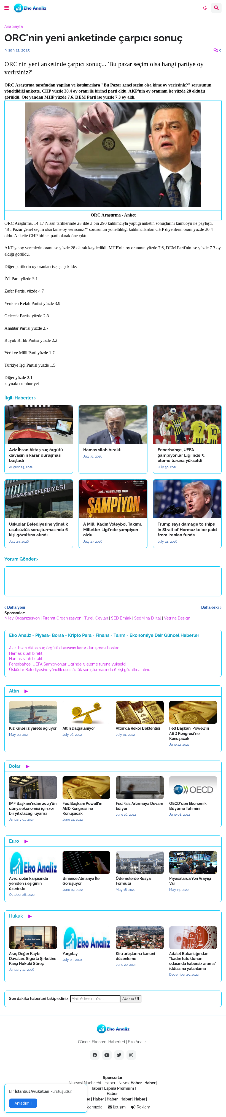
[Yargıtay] (87, 937)
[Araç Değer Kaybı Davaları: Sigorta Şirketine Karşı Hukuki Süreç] (33, 937)
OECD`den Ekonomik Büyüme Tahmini (188, 806)
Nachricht (93, 1083)
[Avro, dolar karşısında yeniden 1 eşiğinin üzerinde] (33, 862)
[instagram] (131, 1055)
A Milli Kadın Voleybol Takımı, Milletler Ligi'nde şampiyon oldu (112, 529)
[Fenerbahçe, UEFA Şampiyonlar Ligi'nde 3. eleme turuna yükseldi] (187, 424)
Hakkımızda (92, 1107)
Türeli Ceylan (96, 618)
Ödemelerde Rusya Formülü (133, 881)
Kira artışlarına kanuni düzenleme (135, 956)
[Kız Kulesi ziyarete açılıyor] (33, 712)
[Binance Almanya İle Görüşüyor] (87, 862)
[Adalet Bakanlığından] (193, 937)
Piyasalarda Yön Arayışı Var (190, 881)
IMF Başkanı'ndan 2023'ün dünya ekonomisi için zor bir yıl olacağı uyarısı (33, 808)
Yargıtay (70, 953)
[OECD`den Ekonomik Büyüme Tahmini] (193, 787)
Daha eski (210, 607)
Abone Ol (130, 998)
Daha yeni (16, 607)
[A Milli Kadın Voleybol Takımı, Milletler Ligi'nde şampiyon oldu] (113, 499)
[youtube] (107, 1055)
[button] (6, 8)
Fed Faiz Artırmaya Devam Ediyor (139, 806)
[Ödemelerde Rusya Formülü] (140, 862)
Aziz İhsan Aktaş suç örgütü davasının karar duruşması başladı (36, 455)
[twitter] (119, 1055)
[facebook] (94, 1055)
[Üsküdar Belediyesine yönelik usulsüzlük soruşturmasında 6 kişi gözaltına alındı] (39, 499)
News (124, 1083)
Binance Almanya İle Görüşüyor (81, 881)
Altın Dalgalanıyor (79, 728)
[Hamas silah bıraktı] (113, 424)
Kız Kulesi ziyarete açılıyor (33, 728)
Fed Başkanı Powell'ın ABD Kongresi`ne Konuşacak (189, 733)
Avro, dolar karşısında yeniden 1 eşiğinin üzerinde (28, 883)
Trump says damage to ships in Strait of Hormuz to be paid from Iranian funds (187, 529)
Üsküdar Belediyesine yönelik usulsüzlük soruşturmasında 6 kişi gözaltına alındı (38, 529)
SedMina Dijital (147, 618)
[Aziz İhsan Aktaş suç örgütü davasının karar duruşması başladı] (39, 424)
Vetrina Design (177, 618)
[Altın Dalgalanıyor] (87, 712)
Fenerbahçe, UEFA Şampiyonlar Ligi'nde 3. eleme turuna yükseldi (181, 455)
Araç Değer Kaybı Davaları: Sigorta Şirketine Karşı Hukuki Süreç (32, 958)
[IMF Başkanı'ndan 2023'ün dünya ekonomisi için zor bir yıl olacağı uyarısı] (33, 787)
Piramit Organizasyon (62, 618)
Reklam (143, 1107)
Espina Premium (119, 1088)
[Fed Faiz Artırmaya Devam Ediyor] (140, 787)
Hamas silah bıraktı (102, 449)
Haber (110, 1083)
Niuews (75, 1083)
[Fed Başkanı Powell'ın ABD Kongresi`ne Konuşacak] (193, 712)
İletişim (119, 1107)
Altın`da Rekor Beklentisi (138, 728)
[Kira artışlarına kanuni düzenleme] (140, 937)
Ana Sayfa (13, 26)
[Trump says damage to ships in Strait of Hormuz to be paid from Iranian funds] (187, 499)
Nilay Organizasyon (22, 618)
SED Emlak (121, 618)
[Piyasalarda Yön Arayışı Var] (193, 862)
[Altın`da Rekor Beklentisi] (140, 712)
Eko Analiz (137, 1042)
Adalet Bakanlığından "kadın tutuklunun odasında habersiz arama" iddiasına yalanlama (192, 961)
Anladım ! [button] (23, 1103)
